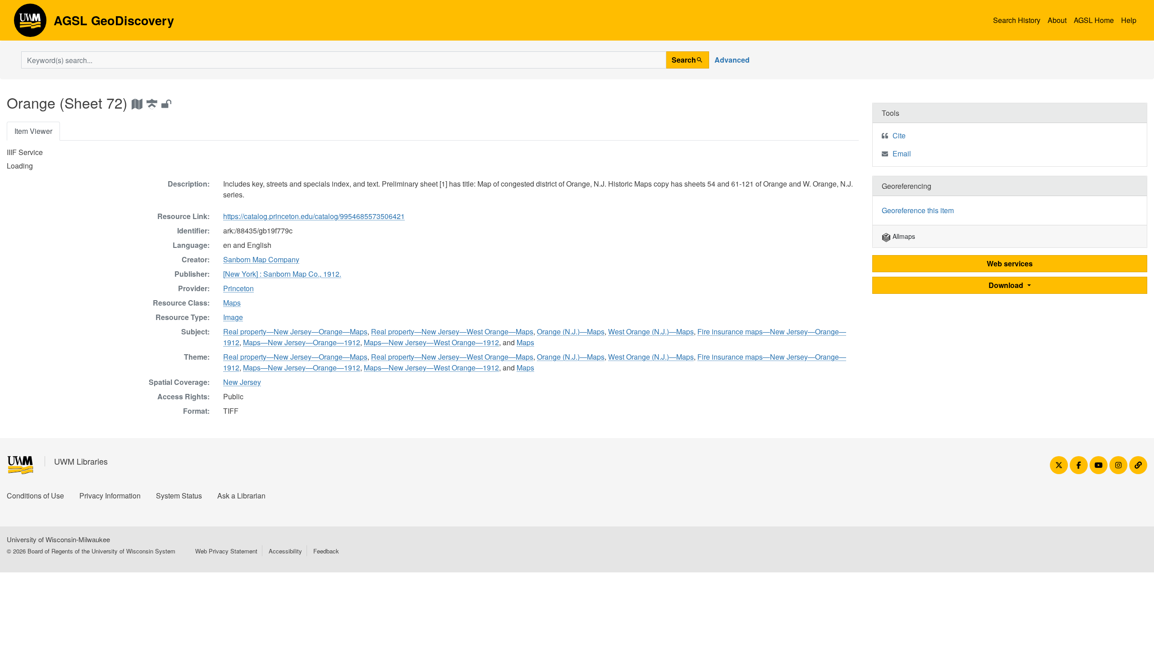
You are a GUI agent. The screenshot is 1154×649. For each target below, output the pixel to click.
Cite (899, 135)
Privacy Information (110, 495)
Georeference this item (918, 210)
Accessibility (285, 551)
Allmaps (903, 236)
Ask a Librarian (241, 495)
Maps (232, 302)
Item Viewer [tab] (33, 131)
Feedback (326, 551)
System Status (179, 495)
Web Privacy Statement (226, 551)
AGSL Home (1094, 20)
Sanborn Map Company (261, 259)
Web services (1010, 263)
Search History (1016, 20)
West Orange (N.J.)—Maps (651, 331)
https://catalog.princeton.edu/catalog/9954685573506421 (314, 216)
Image (233, 317)
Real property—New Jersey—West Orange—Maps (452, 331)
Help (1128, 20)
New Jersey (242, 382)
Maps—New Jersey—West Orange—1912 (431, 342)
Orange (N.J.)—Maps (570, 331)
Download (1007, 285)
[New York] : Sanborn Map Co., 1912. (282, 274)
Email (902, 153)
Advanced (732, 60)
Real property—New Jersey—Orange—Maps (295, 331)
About (1057, 20)
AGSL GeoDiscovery (30, 23)
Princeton (238, 288)
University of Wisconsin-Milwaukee (58, 539)
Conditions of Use (35, 495)
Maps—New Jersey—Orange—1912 (301, 342)
